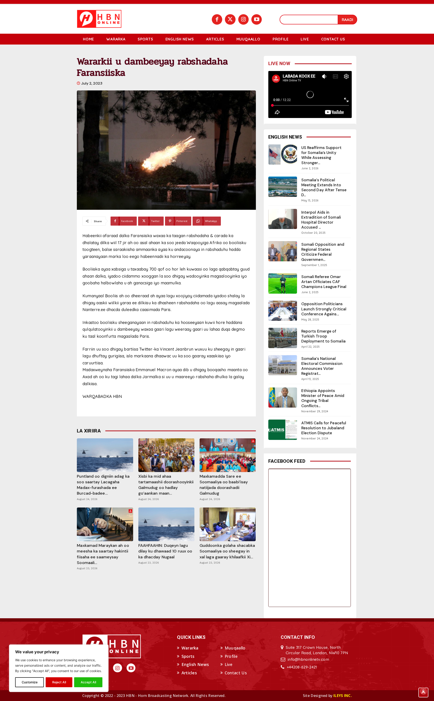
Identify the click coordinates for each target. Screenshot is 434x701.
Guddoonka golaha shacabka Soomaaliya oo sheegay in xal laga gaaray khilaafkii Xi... (227, 551)
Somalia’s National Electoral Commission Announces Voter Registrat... (321, 366)
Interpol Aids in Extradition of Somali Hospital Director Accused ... (321, 220)
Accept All (88, 682)
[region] (58, 668)
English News (195, 664)
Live (228, 664)
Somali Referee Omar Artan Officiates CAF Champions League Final (323, 281)
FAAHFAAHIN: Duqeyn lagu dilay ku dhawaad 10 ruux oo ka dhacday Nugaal (165, 551)
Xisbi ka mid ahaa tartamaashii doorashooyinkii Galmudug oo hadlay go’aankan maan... (166, 485)
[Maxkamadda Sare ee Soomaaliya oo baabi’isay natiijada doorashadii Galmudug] (228, 455)
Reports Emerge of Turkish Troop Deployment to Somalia (323, 336)
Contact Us (236, 672)
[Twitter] (230, 19)
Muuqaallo (235, 648)
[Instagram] (243, 19)
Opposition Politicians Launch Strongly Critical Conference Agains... (323, 308)
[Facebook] (217, 19)
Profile (231, 656)
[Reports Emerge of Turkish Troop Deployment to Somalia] (282, 338)
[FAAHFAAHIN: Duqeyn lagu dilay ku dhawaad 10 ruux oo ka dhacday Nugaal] (166, 524)
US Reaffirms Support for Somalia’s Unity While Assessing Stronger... (321, 155)
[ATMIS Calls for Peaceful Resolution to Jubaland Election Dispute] (282, 430)
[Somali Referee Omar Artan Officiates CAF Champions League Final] (282, 283)
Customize (30, 682)
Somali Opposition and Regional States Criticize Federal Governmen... (322, 252)
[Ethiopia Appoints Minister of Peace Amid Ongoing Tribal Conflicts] (282, 397)
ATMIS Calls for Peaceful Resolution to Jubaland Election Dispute (323, 427)
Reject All (59, 682)
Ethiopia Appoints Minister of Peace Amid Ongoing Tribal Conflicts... (322, 398)
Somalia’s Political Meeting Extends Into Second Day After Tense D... (324, 187)
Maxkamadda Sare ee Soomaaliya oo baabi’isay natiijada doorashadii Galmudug (224, 485)
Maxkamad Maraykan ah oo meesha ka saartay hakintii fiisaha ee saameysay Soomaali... (103, 554)
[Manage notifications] (423, 691)
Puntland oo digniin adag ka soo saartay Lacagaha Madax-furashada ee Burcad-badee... (103, 485)
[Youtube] (256, 19)
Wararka (190, 648)
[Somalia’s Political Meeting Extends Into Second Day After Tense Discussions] (282, 187)
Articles (189, 672)
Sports (188, 656)
